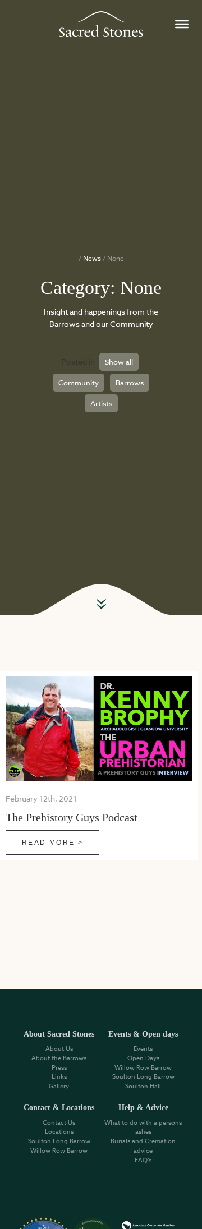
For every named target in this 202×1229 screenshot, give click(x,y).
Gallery (59, 1086)
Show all (119, 362)
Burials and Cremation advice (143, 1146)
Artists (101, 403)
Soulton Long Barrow (143, 1076)
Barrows (130, 383)
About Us (59, 1048)
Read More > (52, 842)
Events (143, 1048)
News (92, 258)
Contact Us (59, 1122)
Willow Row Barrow (143, 1068)
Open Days (143, 1058)
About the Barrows (58, 1058)
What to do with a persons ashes (143, 1127)
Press (59, 1068)
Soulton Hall (143, 1086)
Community (78, 383)
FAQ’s (143, 1160)
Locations (59, 1131)
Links (59, 1076)
